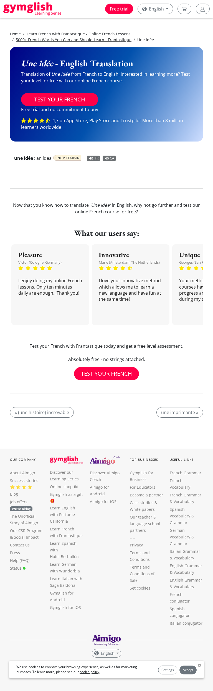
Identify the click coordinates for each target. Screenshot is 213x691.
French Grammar (185, 472)
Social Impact (26, 537)
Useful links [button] (182, 459)
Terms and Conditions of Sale (142, 573)
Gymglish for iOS (65, 607)
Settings (167, 670)
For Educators (142, 487)
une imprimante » (179, 412)
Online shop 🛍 (64, 486)
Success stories (24, 480)
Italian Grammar (185, 551)
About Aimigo (22, 472)
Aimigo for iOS (103, 501)
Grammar (178, 522)
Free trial (119, 9)
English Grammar (186, 565)
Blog (14, 494)
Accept (188, 670)
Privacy (136, 545)
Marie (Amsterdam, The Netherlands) (129, 262)
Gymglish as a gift (66, 494)
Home (15, 33)
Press (15, 552)
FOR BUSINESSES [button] (144, 459)
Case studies (141, 502)
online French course (97, 212)
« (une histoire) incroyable (42, 412)
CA (112, 158)
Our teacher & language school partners (145, 523)
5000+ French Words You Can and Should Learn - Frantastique (73, 39)
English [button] (156, 9)
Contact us (20, 545)
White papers (142, 509)
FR (96, 158)
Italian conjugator (186, 623)
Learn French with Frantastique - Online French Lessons (79, 33)
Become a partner (146, 495)
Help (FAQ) (19, 560)
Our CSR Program (26, 530)
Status (16, 568)
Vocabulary (184, 558)
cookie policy (89, 671)
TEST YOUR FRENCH (59, 99)
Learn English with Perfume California (62, 514)
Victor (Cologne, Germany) (40, 262)
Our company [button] (23, 459)
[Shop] (184, 9)
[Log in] (203, 9)
